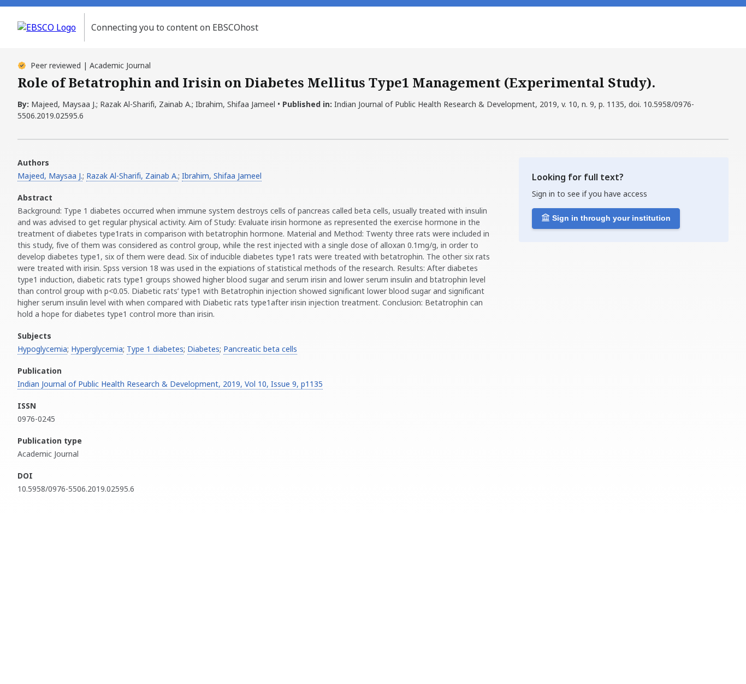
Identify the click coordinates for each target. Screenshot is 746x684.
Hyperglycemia (97, 349)
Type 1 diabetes (155, 349)
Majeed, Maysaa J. (49, 175)
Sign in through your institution (611, 218)
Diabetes (203, 349)
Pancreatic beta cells (260, 349)
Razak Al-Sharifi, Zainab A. (132, 175)
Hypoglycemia (42, 349)
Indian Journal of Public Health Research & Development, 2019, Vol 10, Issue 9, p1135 (170, 384)
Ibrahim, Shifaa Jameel (222, 175)
